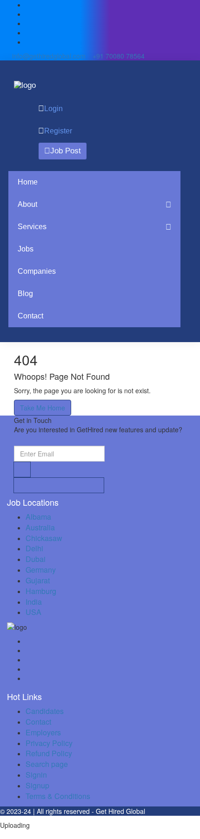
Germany (41, 569)
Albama (38, 516)
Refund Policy (49, 753)
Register (58, 131)
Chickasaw (44, 538)
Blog (25, 293)
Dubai (36, 559)
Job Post (65, 150)
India (34, 601)
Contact (30, 316)
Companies (37, 271)
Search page (47, 764)
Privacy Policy (49, 743)
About (27, 204)
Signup (37, 785)
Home (28, 182)
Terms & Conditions (58, 796)
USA (33, 612)
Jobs (25, 249)
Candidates (45, 711)
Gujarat (38, 580)
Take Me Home (42, 407)
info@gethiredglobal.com (49, 55)
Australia (40, 527)
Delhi (34, 548)
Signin (36, 774)
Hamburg (41, 591)
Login (53, 108)
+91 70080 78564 (118, 55)
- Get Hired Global (118, 811)
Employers (43, 732)
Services (32, 227)
